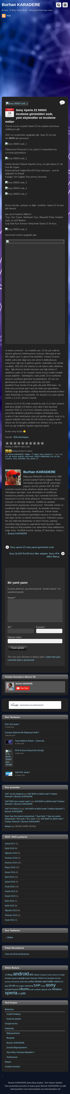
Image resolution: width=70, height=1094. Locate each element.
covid (49, 975)
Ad (10, 627)
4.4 (6, 456)
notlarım (57, 981)
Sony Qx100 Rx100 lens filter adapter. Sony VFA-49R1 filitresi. (34, 555)
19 (6, 975)
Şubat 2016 (10, 882)
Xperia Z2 (48, 454)
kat (51, 456)
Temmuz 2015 (11, 915)
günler (27, 978)
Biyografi (10, 1038)
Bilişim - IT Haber (32, 454)
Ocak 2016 (9, 886)
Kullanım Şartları (14, 1019)
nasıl (44, 981)
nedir (50, 981)
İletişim (8, 826)
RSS (9, 16)
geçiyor (15, 978)
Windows (57, 989)
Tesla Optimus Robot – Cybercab (29, 741)
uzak (32, 989)
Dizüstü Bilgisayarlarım (17, 1047)
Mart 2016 (9, 877)
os (62, 981)
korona (57, 978)
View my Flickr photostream (17, 954)
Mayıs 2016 (10, 867)
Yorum (12, 598)
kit (55, 456)
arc (31, 974)
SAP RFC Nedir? (22, 772)
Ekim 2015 (9, 901)
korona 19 (9, 982)
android (21, 456)
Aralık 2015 (10, 891)
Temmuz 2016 (11, 858)
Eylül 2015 (9, 906)
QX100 (12, 986)
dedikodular (45, 456)
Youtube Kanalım (12, 1066)
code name (29, 456)
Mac (32, 981)
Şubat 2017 (10, 843)
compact (43, 975)
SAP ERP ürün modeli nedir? (18, 801)
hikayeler (34, 978)
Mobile (38, 981)
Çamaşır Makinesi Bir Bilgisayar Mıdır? (22, 732)
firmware (8, 978)
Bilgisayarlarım (13, 1033)
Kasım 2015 (10, 896)
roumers (8, 459)
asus (36, 974)
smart (43, 986)
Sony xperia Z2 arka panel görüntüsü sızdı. (32, 547)
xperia (32, 459)
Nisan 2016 (10, 872)
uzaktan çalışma (40, 989)
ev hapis (61, 975)
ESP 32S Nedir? (12, 724)
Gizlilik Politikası (14, 1014)
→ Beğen (9, 937)
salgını (21, 986)
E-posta (40, 627)
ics (45, 978)
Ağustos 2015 (11, 910)
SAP (37, 985)
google (22, 978)
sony (15, 459)
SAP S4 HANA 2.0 (13, 809)
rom (17, 986)
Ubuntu (24, 989)
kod (58, 456)
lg (29, 982)
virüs (50, 989)
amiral (14, 456)
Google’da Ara (11, 1023)
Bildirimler (9, 1009)
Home (41, 978)
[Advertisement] (35, 58)
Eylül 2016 (9, 848)
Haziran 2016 (11, 863)
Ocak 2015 (9, 920)
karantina (50, 978)
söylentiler (21, 459)
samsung (29, 986)
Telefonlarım (12, 1057)
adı (10, 456)
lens (26, 982)
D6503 (37, 456)
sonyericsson (11, 989)
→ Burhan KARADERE (16, 533)
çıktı (23, 993)
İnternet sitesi (14, 637)
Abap (10, 974)
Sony (41, 454)
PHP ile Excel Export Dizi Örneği (29, 750)
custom (54, 975)
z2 (37, 459)
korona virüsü (18, 982)
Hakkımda (9, 1028)
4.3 (61, 454)
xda (27, 459)
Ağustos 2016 (11, 853)
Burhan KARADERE (16, 454)
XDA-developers (21, 437)
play (6, 986)
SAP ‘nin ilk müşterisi (14, 794)
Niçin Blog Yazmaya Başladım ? (21, 1052)
